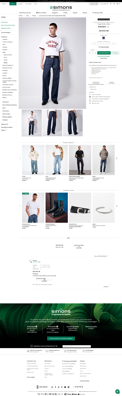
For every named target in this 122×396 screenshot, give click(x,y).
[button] (94, 4)
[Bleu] (103, 37)
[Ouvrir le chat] (117, 391)
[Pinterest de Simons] (62, 387)
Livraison (47, 368)
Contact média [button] (30, 372)
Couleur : (103, 35)
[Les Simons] (61, 311)
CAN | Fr (4, 3)
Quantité (92, 50)
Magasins (13, 3)
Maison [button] (85, 12)
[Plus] (96, 53)
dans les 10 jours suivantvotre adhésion (32, 329)
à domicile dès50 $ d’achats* (73, 328)
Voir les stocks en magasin (104, 56)
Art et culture (83, 368)
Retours (46, 371)
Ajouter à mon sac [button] (104, 53)
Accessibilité (50, 391)
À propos (82, 361)
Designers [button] (55, 12)
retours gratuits (70, 1)
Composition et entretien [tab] (96, 83)
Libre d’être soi (83, 376)
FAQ (46, 377)
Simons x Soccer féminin (85, 373)
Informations (48, 361)
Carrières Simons (85, 381)
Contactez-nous (31, 361)
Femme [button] (65, 12)
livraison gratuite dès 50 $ (56, 1)
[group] (34, 163)
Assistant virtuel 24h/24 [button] (32, 366)
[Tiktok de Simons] (58, 387)
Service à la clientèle (31, 363)
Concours (67, 368)
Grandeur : (104, 41)
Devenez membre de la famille (61, 338)
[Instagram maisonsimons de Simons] (52, 387)
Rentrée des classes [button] (25, 12)
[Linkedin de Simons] (68, 387)
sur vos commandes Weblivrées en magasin (53, 329)
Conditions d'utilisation (42, 391)
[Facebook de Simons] (55, 387)
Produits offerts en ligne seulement (49, 374)
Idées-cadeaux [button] (42, 12)
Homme (3, 17)
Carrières (20, 3)
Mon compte (104, 3)
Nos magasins (83, 363)
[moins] (89, 53)
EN (76, 391)
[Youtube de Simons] (65, 387)
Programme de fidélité (61, 314)
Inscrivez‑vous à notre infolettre (46, 346)
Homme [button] (75, 12)
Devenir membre (68, 363)
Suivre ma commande (49, 366)
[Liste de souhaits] (111, 4)
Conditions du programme (68, 373)
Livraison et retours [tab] (111, 83)
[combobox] (101, 256)
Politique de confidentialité (69, 391)
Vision (35, 3)
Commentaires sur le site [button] (32, 391)
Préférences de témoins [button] (58, 391)
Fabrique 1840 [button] (98, 12)
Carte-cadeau (28, 3)
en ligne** (91, 327)
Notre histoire (83, 366)
